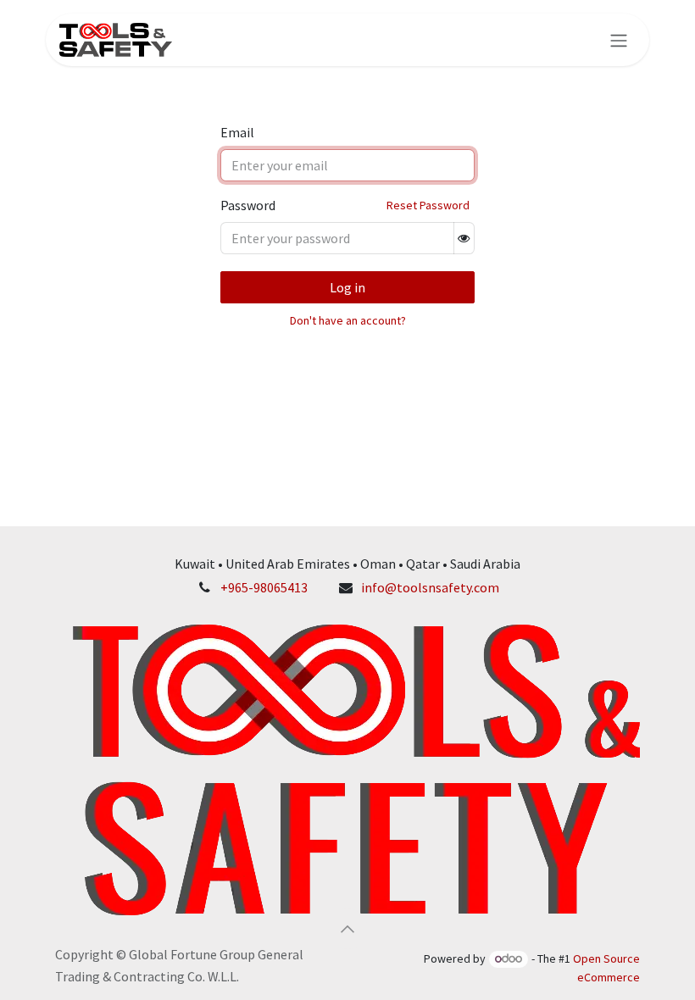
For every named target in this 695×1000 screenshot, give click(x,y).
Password (247, 205)
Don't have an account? (348, 320)
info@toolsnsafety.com (430, 587)
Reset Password (428, 205)
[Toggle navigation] (619, 40)
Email (237, 132)
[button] (347, 928)
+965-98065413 (264, 587)
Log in (347, 287)
